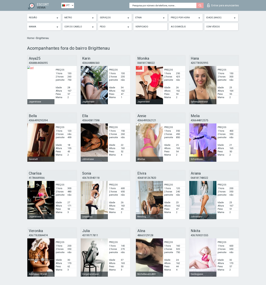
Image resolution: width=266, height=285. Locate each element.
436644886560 (91, 63)
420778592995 (199, 63)
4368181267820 (146, 177)
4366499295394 (38, 120)
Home (31, 38)
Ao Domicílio (178, 26)
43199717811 (90, 235)
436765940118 (91, 177)
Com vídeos (213, 26)
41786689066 (37, 177)
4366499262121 (146, 120)
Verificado (141, 26)
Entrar (225, 5)
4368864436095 (38, 63)
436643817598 (91, 120)
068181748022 (146, 63)
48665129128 (145, 235)
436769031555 (199, 235)
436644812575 (199, 120)
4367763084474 (38, 235)
